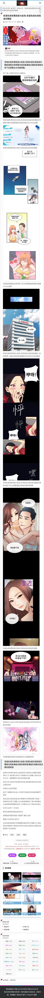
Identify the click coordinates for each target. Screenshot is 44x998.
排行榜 (35, 945)
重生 (9, 945)
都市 (22, 962)
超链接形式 (19, 849)
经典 (9, 957)
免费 (9, 941)
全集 (35, 962)
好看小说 (20, 8)
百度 (35, 953)
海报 (13, 855)
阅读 (23, 855)
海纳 (9, 966)
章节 (35, 941)
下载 (35, 966)
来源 (9, 974)
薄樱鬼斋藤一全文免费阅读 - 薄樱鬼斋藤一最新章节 (17, 863)
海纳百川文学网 (35, 849)
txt (8, 970)
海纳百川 (6, 927)
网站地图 (9, 989)
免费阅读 (9, 962)
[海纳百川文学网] (22, 3)
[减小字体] (18, 22)
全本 (22, 953)
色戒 (12, 835)
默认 (20, 22)
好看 (9, 949)
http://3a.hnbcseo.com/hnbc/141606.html (18, 846)
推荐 (22, 949)
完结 (22, 941)
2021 (22, 957)
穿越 (22, 945)
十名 (35, 957)
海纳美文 (26, 929)
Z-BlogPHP (29, 995)
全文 (35, 949)
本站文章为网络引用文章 (12, 992)
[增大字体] (22, 22)
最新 (35, 970)
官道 (18, 835)
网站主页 (19, 995)
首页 (14, 8)
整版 (24, 835)
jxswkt (6, 22)
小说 (22, 966)
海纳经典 (6, 929)
